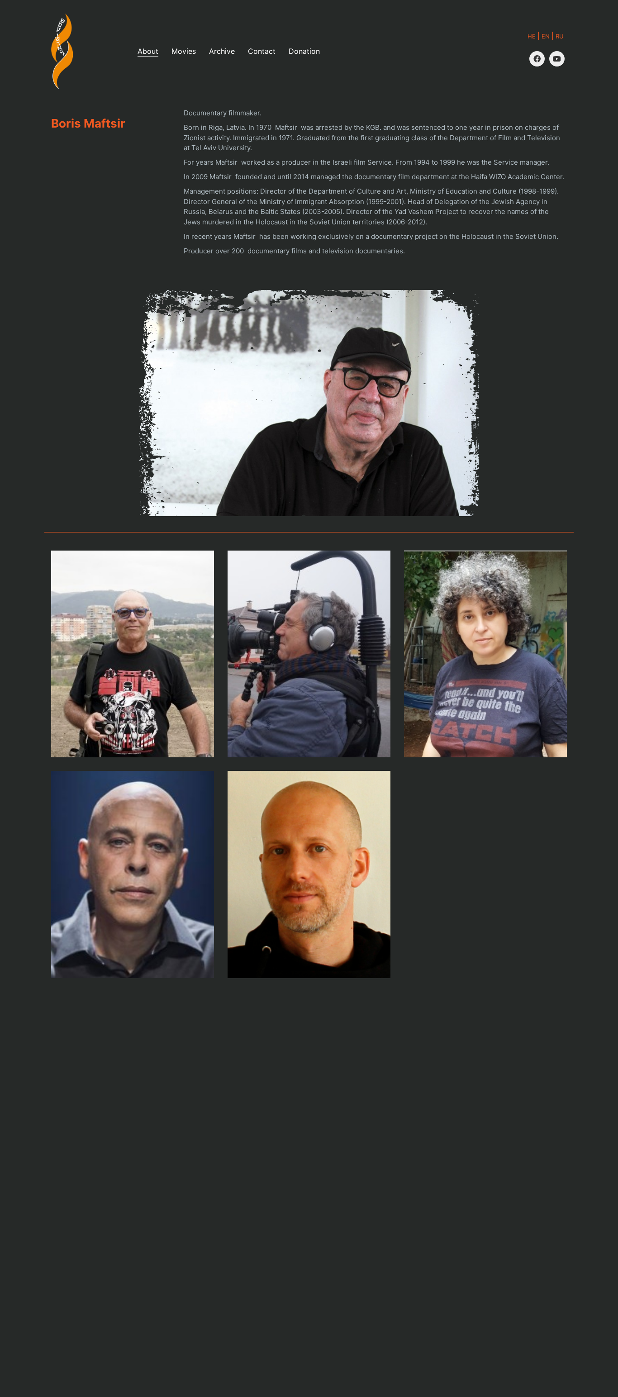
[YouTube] (557, 59)
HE (532, 36)
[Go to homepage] (62, 51)
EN (546, 36)
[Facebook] (537, 59)
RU (560, 36)
